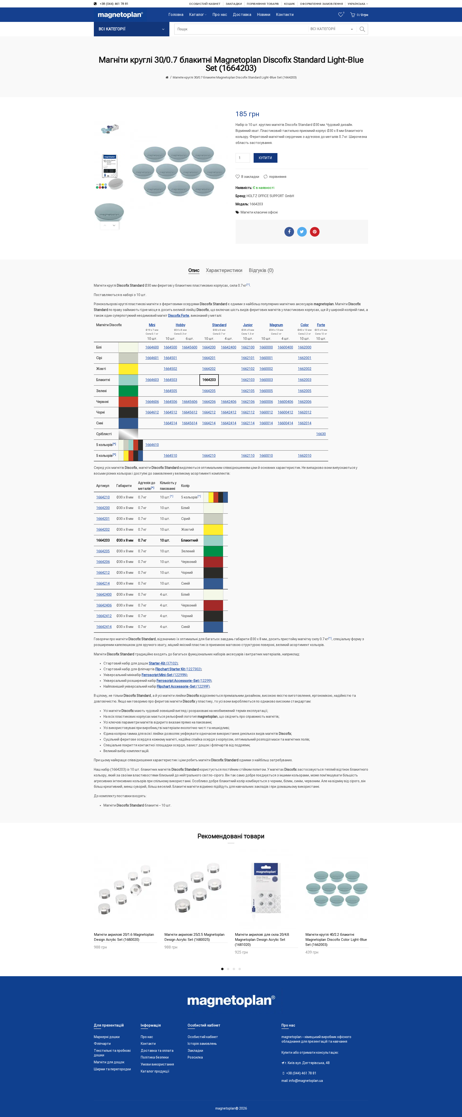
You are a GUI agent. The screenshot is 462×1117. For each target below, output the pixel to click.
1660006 (266, 402)
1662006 (304, 402)
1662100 (248, 347)
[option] (109, 129)
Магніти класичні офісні (259, 212)
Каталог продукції (155, 1071)
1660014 (266, 423)
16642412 (228, 412)
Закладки (195, 1050)
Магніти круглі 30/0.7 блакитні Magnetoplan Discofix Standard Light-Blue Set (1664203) (235, 77)
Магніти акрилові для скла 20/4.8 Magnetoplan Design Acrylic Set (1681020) (262, 939)
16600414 (285, 423)
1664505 (170, 391)
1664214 (209, 423)
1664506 (170, 402)
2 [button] (228, 969)
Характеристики (224, 270)
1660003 (266, 380)
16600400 (285, 347)
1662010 (304, 456)
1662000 (304, 347)
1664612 (152, 412)
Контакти (148, 1044)
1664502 (170, 369)
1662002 (304, 369)
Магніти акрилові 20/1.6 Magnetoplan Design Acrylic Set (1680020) (124, 937)
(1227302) (178, 669)
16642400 (228, 347)
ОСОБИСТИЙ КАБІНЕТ (204, 4)
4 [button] (239, 969)
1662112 (248, 412)
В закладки (250, 177)
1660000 (266, 347)
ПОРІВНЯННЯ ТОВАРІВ (263, 4)
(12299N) (164, 675)
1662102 (248, 369)
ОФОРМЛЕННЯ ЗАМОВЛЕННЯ (321, 4)
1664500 (170, 347)
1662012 (304, 412)
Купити (265, 158)
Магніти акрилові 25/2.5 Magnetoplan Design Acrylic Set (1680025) (194, 937)
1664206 (209, 402)
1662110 (248, 456)
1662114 (248, 423)
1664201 (209, 358)
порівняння (277, 177)
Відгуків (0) (261, 270)
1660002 (266, 369)
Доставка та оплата (157, 1050)
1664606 (152, 402)
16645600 (189, 347)
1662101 (248, 358)
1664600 (152, 347)
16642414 (228, 423)
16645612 (189, 412)
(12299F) (183, 686)
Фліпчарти (102, 1044)
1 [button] (222, 969)
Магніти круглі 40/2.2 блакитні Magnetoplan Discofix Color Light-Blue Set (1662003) (336, 939)
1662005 (304, 391)
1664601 (152, 358)
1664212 (209, 412)
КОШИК (289, 4)
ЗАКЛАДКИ (234, 4)
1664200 (209, 347)
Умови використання (157, 1064)
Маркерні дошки (107, 1037)
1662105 (248, 391)
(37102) (163, 663)
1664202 (209, 369)
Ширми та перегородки (112, 1069)
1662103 (248, 380)
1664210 (209, 456)
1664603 (152, 380)
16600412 (285, 412)
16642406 (228, 402)
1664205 (209, 391)
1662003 (304, 380)
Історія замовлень (202, 1044)
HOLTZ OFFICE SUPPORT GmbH (270, 196)
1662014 (304, 423)
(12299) (184, 681)
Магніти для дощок (109, 1062)
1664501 (170, 358)
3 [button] (234, 969)
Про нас (147, 1037)
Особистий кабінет (203, 1037)
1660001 (266, 358)
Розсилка (195, 1057)
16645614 (189, 423)
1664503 (170, 380)
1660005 (266, 391)
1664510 (170, 456)
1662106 (248, 402)
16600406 (285, 402)
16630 (321, 434)
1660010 (266, 456)
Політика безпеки (155, 1057)
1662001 (304, 358)
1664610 (152, 445)
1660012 (266, 412)
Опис (193, 270)
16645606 (189, 402)
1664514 (170, 423)
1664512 (170, 412)
